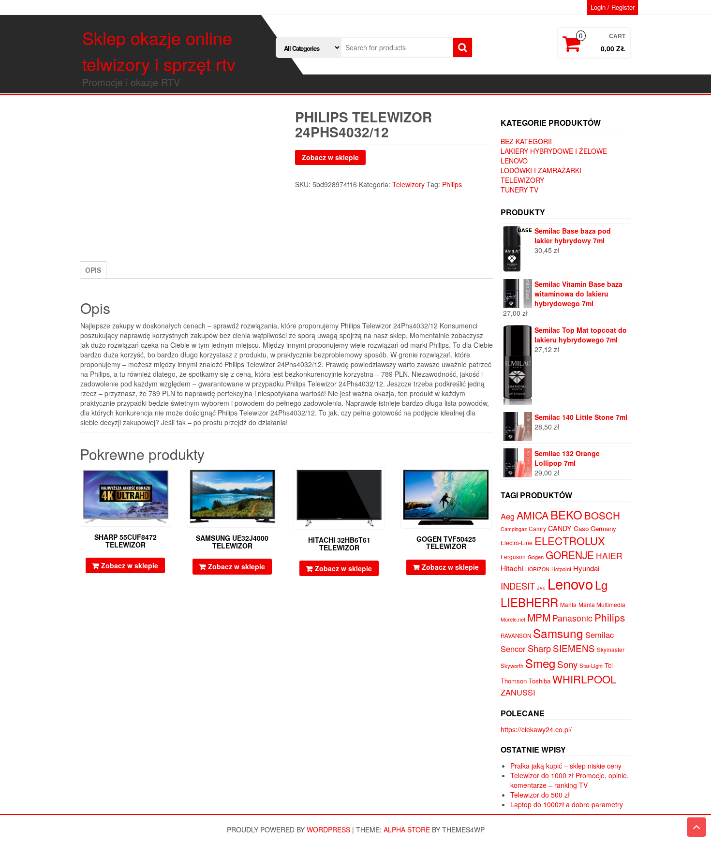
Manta (568, 604)
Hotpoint (561, 569)
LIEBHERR (529, 601)
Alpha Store (407, 829)
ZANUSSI (518, 692)
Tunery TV (519, 189)
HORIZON (537, 569)
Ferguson (513, 557)
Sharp (539, 648)
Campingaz (514, 529)
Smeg (540, 662)
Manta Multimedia (601, 604)
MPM (538, 617)
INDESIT (518, 585)
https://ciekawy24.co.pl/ (536, 729)
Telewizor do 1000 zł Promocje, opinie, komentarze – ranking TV (569, 780)
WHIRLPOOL (584, 678)
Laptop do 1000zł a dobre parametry (566, 804)
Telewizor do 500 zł (540, 795)
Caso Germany (595, 528)
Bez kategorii (526, 141)
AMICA (532, 515)
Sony (567, 663)
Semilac (599, 634)
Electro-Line (517, 542)
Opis (93, 270)
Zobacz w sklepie (330, 157)
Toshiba (539, 680)
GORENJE (570, 555)
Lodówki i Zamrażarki (541, 170)
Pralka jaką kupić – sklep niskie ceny (566, 765)
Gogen (536, 557)
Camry (537, 528)
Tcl (609, 665)
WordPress (328, 829)
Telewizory (408, 184)
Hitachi (512, 568)
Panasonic (572, 618)
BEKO (566, 514)
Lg (601, 584)
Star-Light (591, 665)
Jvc (541, 587)
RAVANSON (516, 635)
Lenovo (514, 160)
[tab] (93, 270)
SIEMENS (574, 647)
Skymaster (610, 649)
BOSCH (602, 515)
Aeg (508, 516)
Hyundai (586, 568)
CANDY (560, 528)
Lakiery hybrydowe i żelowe (554, 151)
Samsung (558, 632)
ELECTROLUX (569, 540)
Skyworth (512, 665)
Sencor (513, 648)
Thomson (514, 680)
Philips (452, 184)
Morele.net (513, 619)
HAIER (609, 555)
